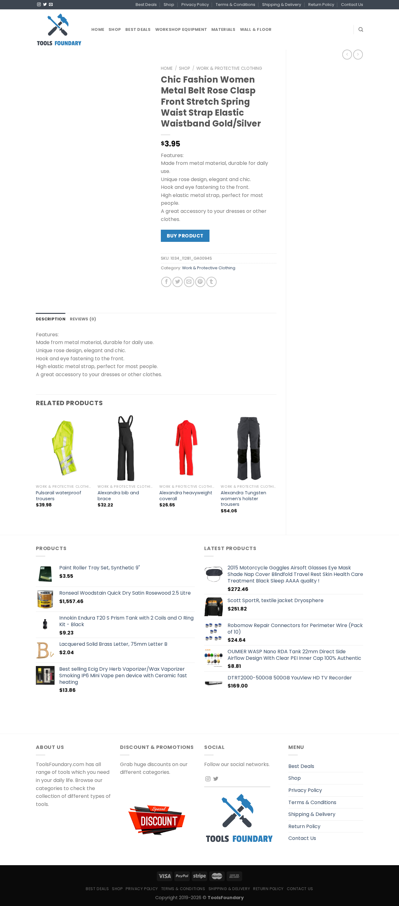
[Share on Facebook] (166, 282)
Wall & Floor (256, 29)
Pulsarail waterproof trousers (58, 495)
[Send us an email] (51, 4)
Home (97, 29)
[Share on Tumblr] (211, 282)
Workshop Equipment (181, 29)
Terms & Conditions (235, 4)
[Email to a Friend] (189, 282)
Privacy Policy (195, 4)
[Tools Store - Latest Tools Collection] (59, 29)
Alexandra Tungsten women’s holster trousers (243, 498)
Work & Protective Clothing (229, 68)
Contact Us (352, 4)
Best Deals (146, 4)
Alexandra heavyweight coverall (185, 495)
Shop (169, 4)
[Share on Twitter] (177, 282)
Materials (223, 29)
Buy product (185, 235)
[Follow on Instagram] (39, 4)
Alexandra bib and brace (118, 495)
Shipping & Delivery (281, 4)
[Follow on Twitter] (45, 4)
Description (50, 319)
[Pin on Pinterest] (200, 282)
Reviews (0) (83, 319)
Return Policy (321, 4)
